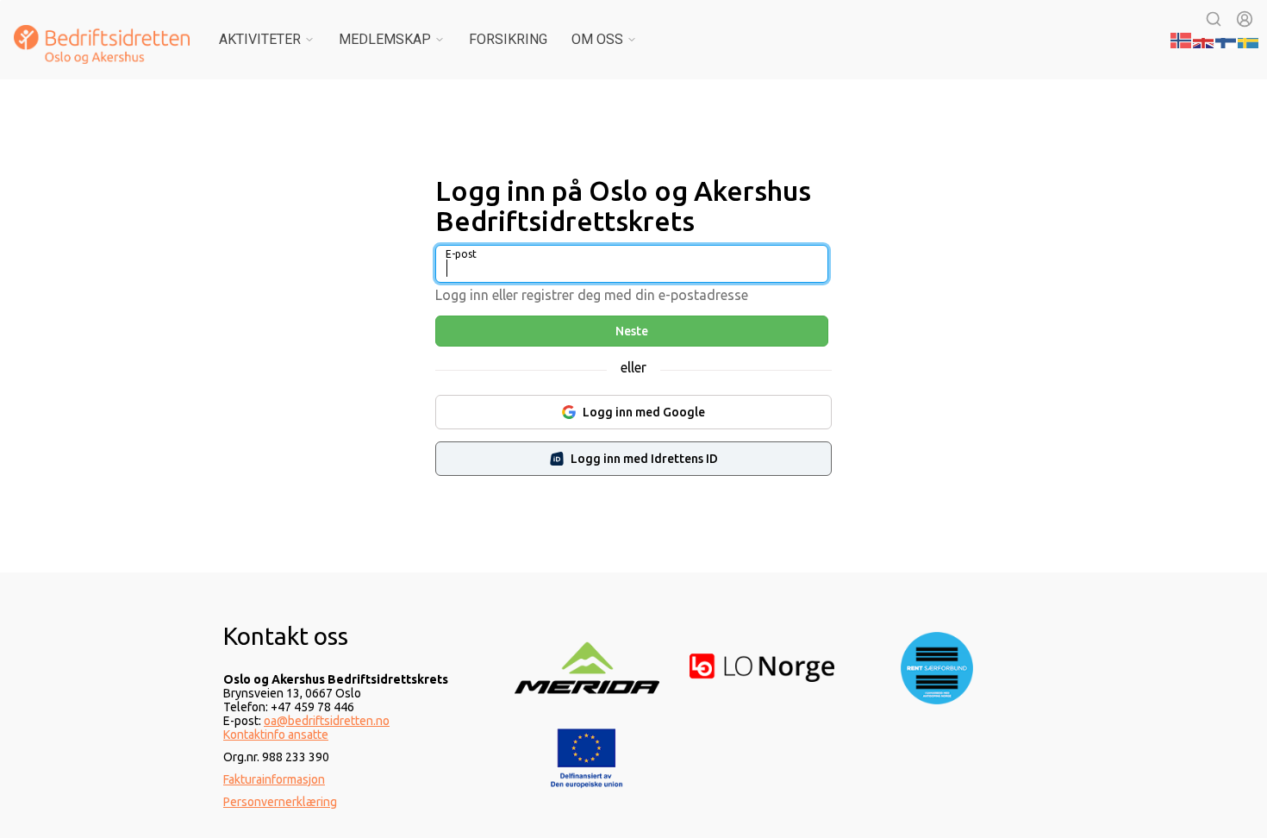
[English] (1204, 39)
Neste (631, 331)
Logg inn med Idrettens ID (644, 459)
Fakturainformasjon (274, 779)
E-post (461, 254)
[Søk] (1213, 18)
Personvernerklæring (280, 802)
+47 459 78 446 (312, 707)
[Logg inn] (1244, 18)
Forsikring (508, 39)
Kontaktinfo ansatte (275, 734)
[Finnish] (1226, 39)
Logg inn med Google (644, 412)
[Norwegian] (1181, 39)
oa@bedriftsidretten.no (327, 721)
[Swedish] (1249, 39)
